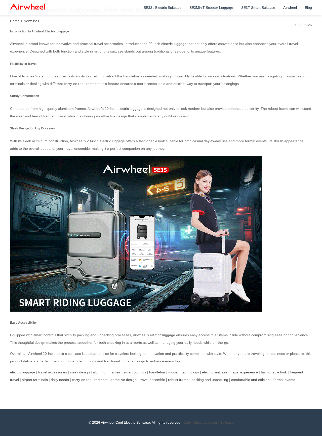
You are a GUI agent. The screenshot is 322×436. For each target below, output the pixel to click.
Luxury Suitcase (221, 422)
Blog (308, 8)
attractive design (123, 380)
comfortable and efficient (250, 380)
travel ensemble (152, 380)
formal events (284, 380)
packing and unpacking (209, 380)
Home (15, 21)
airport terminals (35, 380)
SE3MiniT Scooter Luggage (211, 8)
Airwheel (290, 8)
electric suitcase (214, 372)
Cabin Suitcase (195, 422)
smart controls (135, 372)
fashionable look (274, 372)
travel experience (244, 372)
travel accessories (52, 372)
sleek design (80, 372)
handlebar (157, 372)
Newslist (30, 21)
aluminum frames (106, 372)
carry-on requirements (89, 380)
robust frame (178, 380)
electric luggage (173, 44)
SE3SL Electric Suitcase (162, 8)
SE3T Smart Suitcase (258, 8)
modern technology (183, 372)
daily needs (60, 380)
